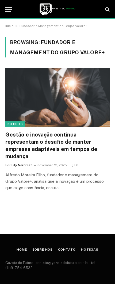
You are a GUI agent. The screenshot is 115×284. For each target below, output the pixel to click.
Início (9, 26)
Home (22, 249)
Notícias (15, 124)
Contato (67, 249)
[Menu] (8, 9)
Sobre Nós (42, 249)
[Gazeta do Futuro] (57, 9)
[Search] (107, 9)
